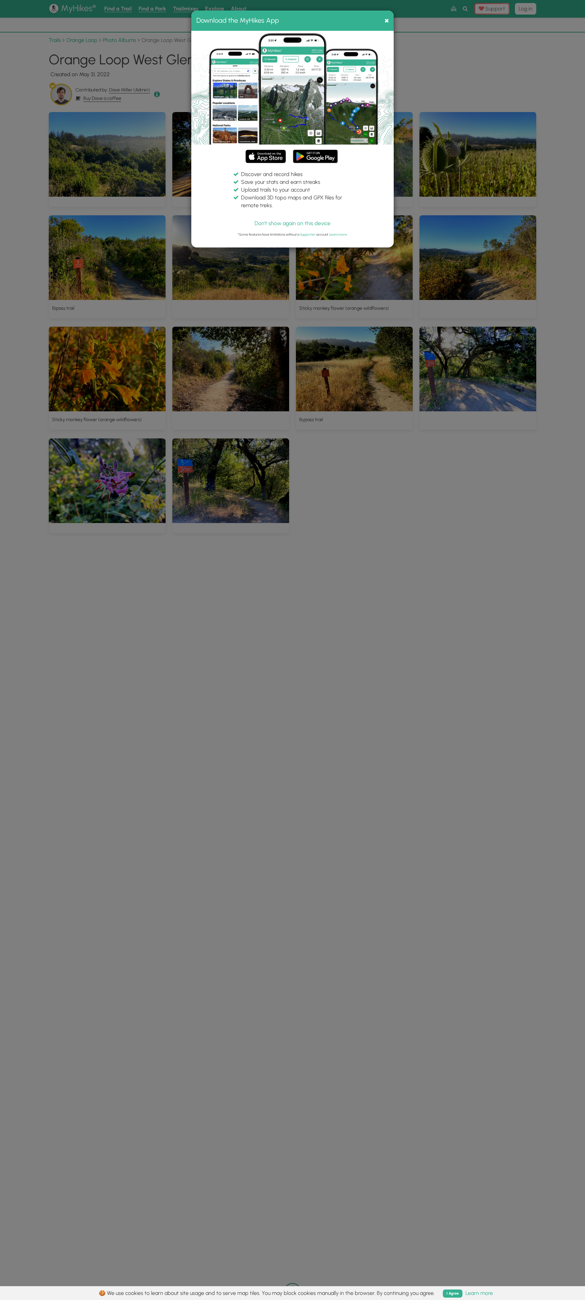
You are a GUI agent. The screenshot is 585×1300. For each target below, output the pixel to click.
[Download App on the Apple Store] (265, 158)
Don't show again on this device (292, 223)
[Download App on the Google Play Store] (315, 153)
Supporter (308, 234)
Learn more (338, 234)
